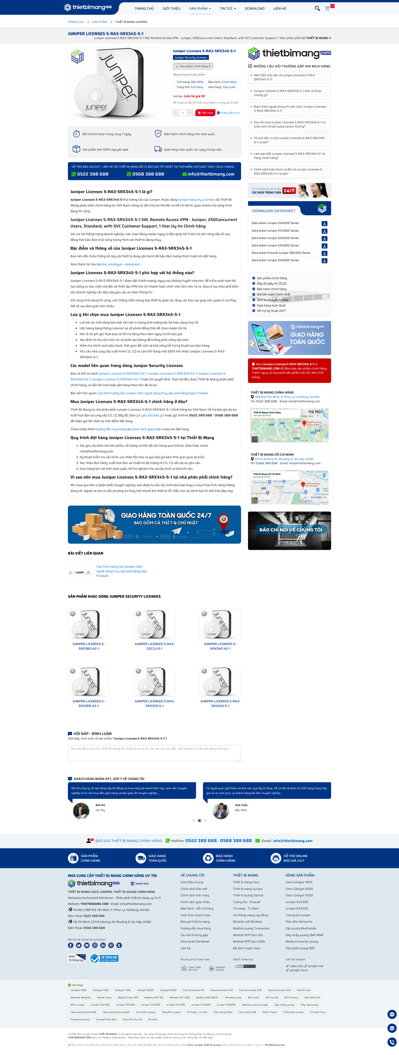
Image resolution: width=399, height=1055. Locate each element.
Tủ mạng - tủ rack (197, 1012)
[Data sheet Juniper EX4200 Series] (324, 223)
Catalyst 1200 (101, 990)
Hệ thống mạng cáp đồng (250, 915)
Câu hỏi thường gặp (194, 935)
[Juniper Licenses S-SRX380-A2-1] (89, 624)
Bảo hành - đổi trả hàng (197, 908)
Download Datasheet (195, 941)
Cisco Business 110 (193, 990)
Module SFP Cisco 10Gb (249, 941)
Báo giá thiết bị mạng (195, 921)
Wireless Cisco (233, 998)
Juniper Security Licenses (196, 199)
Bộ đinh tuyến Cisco (246, 948)
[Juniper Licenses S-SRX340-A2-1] (220, 624)
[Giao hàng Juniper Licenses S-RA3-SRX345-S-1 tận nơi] (289, 338)
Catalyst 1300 (123, 990)
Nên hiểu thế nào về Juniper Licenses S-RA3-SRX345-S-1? (284, 77)
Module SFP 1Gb (154, 998)
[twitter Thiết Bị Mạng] (79, 945)
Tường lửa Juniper (298, 915)
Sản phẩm (199, 8)
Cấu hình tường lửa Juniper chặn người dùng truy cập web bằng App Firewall (152, 393)
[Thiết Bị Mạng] (88, 8)
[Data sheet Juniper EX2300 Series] (324, 238)
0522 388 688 (93, 173)
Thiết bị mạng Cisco (246, 882)
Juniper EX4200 (150, 1005)
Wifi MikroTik (312, 998)
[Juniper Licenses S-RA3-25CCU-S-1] (154, 624)
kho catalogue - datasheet (121, 264)
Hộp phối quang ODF (300, 948)
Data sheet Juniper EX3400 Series (275, 260)
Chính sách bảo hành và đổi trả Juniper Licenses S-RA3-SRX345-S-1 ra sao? (287, 171)
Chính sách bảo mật (194, 888)
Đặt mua (207, 112)
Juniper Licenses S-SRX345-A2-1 (116, 379)
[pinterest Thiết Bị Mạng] (112, 945)
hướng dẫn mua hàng (111, 429)
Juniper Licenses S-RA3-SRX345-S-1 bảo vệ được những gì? (287, 93)
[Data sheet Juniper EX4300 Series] (324, 246)
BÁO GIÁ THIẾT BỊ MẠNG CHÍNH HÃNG (128, 841)
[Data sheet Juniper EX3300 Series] (324, 231)
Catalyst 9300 (168, 990)
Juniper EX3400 (297, 908)
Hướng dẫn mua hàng (196, 928)
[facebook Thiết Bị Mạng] (71, 945)
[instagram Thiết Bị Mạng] (96, 945)
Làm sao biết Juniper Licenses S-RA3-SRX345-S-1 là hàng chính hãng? (288, 156)
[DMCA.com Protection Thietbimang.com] (244, 966)
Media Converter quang (302, 941)
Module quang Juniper (255, 1005)
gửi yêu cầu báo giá (150, 415)
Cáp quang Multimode (301, 928)
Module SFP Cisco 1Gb (248, 935)
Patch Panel (270, 1012)
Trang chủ (144, 8)
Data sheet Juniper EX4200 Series (275, 223)
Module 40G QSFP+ (207, 998)
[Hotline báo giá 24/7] (392, 1042)
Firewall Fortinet (80, 1020)
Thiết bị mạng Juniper (248, 888)
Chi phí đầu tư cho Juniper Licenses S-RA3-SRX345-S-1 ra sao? (288, 140)
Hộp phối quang (171, 1012)
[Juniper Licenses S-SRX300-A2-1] (89, 681)
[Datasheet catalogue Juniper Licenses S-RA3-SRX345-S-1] (289, 208)
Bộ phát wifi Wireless (247, 921)
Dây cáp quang (309, 1005)
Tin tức (227, 8)
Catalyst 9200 (145, 990)
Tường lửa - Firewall (246, 902)
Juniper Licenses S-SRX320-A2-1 (172, 373)
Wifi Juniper (77, 1005)
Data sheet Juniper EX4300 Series (275, 245)
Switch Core (304, 990)
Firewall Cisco (318, 1012)
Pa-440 (152, 1020)
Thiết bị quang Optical (248, 895)
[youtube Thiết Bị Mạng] (87, 945)
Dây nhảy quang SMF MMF (304, 935)
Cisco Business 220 (221, 990)
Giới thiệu (172, 8)
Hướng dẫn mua (229, 113)
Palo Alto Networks (299, 921)
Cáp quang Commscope (116, 1012)
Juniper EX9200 (226, 1005)
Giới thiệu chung (192, 882)
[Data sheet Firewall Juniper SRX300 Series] (324, 253)
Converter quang (145, 1012)
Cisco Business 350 (279, 990)
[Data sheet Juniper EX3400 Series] (324, 260)
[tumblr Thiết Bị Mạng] (120, 945)
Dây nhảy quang (284, 1005)
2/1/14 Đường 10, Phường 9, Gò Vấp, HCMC (284, 459)
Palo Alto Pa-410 (132, 1020)
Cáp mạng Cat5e (223, 1012)
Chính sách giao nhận (195, 902)
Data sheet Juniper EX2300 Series (275, 238)
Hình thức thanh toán (195, 915)
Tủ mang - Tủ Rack (246, 908)
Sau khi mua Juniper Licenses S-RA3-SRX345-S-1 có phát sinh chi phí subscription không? (289, 124)
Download (255, 8)
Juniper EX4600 (200, 1005)
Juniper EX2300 (297, 902)
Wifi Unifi (253, 998)
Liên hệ (279, 8)
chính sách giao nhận (146, 429)
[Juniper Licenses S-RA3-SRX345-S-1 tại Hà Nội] (290, 425)
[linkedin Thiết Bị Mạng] (104, 945)
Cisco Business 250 (250, 990)
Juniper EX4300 (175, 1005)
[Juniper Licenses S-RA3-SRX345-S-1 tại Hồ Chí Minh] (290, 487)
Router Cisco (104, 998)
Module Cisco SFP (128, 998)
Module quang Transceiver (251, 928)
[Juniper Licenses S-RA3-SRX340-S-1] (220, 681)
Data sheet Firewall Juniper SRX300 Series (281, 252)
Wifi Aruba (271, 998)
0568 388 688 (148, 173)
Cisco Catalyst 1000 (299, 882)
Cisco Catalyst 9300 (299, 895)
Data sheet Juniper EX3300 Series (275, 230)
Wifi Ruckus (291, 998)
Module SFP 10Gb (179, 998)
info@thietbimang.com (211, 173)
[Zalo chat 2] (392, 1029)
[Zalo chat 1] (392, 1015)
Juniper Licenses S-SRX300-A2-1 (123, 373)
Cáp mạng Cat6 (247, 1012)
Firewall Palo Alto (106, 1020)
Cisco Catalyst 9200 (299, 888)
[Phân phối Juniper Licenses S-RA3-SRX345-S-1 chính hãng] (289, 54)
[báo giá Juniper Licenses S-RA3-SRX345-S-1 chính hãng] (289, 190)
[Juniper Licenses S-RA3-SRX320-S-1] (154, 681)
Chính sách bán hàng (195, 895)
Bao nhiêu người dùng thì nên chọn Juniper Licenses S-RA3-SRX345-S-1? (289, 109)
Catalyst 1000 (78, 990)
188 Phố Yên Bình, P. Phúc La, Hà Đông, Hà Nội (286, 396)
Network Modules (80, 998)
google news (299, 970)
